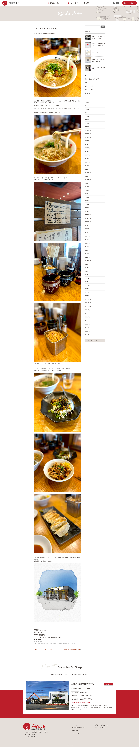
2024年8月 (88, 186)
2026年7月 (88, 105)
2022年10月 (88, 264)
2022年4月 (88, 285)
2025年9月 (88, 140)
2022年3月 (88, 288)
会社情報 (86, 3)
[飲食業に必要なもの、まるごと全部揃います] (88, 37)
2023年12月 (88, 214)
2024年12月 (88, 172)
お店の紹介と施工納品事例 (49, 33)
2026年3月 (88, 119)
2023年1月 (88, 253)
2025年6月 (88, 151)
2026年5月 (88, 112)
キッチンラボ (74, 3)
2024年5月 (88, 197)
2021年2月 (88, 331)
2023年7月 (88, 232)
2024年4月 (88, 200)
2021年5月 (88, 324)
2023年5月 (88, 239)
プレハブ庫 (95, 52)
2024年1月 (88, 211)
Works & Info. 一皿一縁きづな (98, 67)
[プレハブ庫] (88, 53)
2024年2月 (88, 207)
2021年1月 (88, 334)
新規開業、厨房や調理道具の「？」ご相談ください (98, 45)
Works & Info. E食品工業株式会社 (71, 649)
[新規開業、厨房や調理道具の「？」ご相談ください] (88, 45)
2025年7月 (88, 148)
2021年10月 (88, 306)
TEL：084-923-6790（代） (32, 734)
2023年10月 (88, 221)
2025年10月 (88, 137)
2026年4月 (88, 116)
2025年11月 (88, 133)
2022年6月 (88, 278)
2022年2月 (88, 292)
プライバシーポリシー (100, 727)
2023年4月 (88, 243)
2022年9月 (88, 267)
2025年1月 (88, 169)
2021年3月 (88, 327)
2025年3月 (88, 162)
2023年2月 (88, 250)
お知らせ (87, 82)
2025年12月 (88, 130)
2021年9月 (88, 310)
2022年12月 (88, 257)
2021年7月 (88, 317)
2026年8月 (88, 102)
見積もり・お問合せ (129, 3)
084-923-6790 (86, 699)
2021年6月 (88, 320)
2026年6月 (88, 109)
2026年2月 (88, 123)
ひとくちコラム (89, 86)
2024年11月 (88, 176)
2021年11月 (88, 302)
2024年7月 (88, 190)
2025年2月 (88, 165)
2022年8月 (88, 271)
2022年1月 (88, 295)
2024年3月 (88, 204)
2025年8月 (88, 144)
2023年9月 (88, 225)
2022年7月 (88, 274)
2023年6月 (88, 236)
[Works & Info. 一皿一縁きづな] (88, 68)
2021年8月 (88, 313)
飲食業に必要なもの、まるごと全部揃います (98, 37)
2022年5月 (88, 281)
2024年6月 (88, 193)
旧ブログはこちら (92, 340)
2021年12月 (88, 299)
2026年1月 (88, 126)
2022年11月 (88, 260)
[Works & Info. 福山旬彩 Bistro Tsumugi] (88, 60)
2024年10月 (88, 179)
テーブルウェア (89, 89)
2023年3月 (88, 246)
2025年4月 (88, 158)
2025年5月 (88, 155)
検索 (103, 26)
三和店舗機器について (56, 3)
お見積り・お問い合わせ (101, 725)
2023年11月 (88, 218)
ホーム (75, 725)
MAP (109, 684)
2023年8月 (88, 228)
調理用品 (87, 93)
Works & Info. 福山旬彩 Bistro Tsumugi (98, 60)
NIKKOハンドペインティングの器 (43, 649)
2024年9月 (88, 183)
